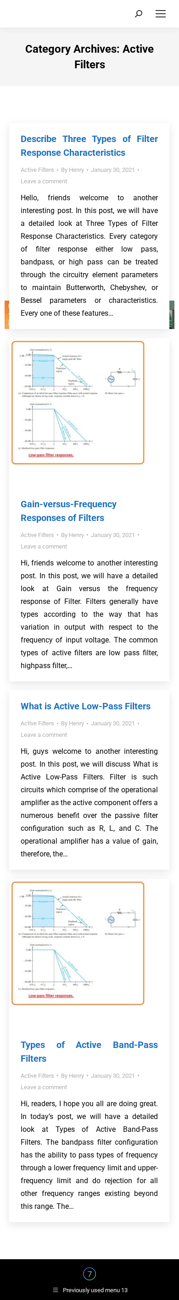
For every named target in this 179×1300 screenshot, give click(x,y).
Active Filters (37, 169)
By (72, 169)
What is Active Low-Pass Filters (86, 706)
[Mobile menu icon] (160, 14)
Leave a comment (44, 181)
